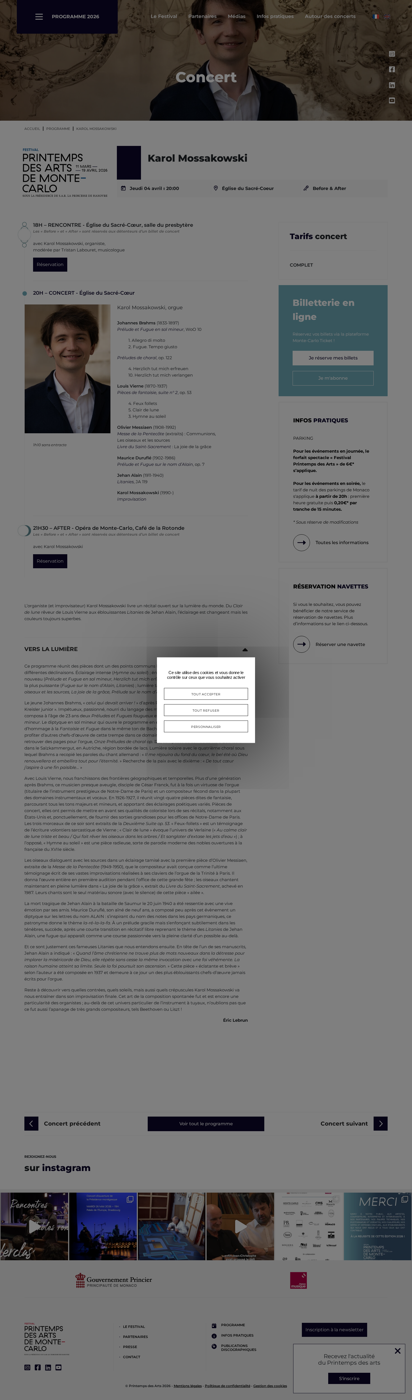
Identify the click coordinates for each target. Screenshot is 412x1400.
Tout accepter (205, 693)
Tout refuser (206, 709)
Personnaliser (206, 726)
